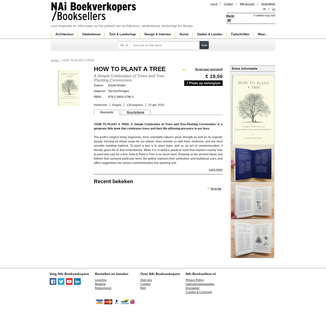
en (273, 9)
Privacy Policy (195, 280)
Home (55, 60)
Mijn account (247, 3)
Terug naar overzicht (209, 69)
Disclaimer (193, 288)
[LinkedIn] (77, 284)
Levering (100, 280)
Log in (214, 3)
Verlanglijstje (268, 3)
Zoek (204, 45)
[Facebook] (53, 284)
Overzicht (106, 112)
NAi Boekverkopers (94, 12)
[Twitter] (61, 284)
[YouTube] (69, 284)
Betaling (100, 284)
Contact (228, 3)
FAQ (143, 288)
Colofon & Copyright (199, 292)
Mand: (230, 16)
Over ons (146, 280)
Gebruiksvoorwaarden (200, 284)
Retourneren (103, 288)
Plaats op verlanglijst (204, 83)
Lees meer (216, 169)
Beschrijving (135, 112)
